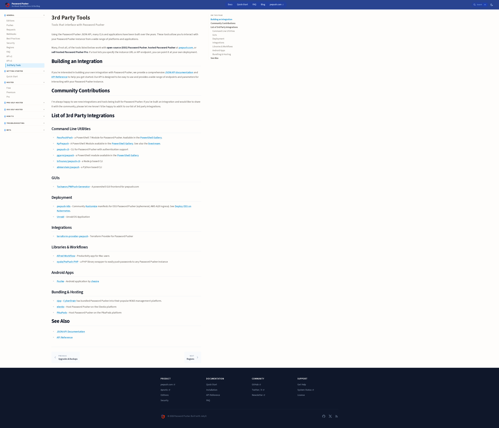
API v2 (9, 56)
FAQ (254, 4)
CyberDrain (69, 301)
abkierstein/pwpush (68, 167)
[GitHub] (324, 416)
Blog (263, 4)
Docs (230, 4)
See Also (214, 58)
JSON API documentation (179, 72)
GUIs (214, 35)
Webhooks (11, 34)
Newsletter (257, 395)
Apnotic (164, 390)
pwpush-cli (63, 149)
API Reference (59, 77)
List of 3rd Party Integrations (224, 27)
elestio (60, 307)
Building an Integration (221, 19)
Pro (8, 96)
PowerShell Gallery (151, 137)
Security (10, 43)
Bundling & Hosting (221, 54)
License (301, 395)
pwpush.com (276, 4)
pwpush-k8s (63, 206)
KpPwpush (63, 143)
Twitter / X (257, 390)
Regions (10, 47)
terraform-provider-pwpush (72, 236)
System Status (304, 390)
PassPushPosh (65, 137)
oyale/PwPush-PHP (67, 262)
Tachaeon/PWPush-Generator (73, 187)
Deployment (218, 38)
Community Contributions (223, 23)
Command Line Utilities (223, 31)
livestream (154, 143)
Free (8, 88)
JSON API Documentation (71, 331)
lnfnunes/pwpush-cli (68, 161)
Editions (10, 20)
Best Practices (13, 38)
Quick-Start (242, 4)
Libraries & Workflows (222, 46)
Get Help (301, 384)
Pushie (60, 281)
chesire (95, 281)
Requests (10, 29)
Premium (10, 92)
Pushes (9, 25)
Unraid (60, 217)
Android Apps (218, 50)
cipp (59, 301)
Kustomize (91, 206)
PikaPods (62, 313)
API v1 (9, 60)
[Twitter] (330, 416)
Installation (211, 390)
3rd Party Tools (14, 65)
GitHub (255, 384)
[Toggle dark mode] (491, 4)
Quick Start (211, 384)
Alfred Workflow (66, 256)
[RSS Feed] (336, 416)
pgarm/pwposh (65, 155)
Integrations (218, 42)
